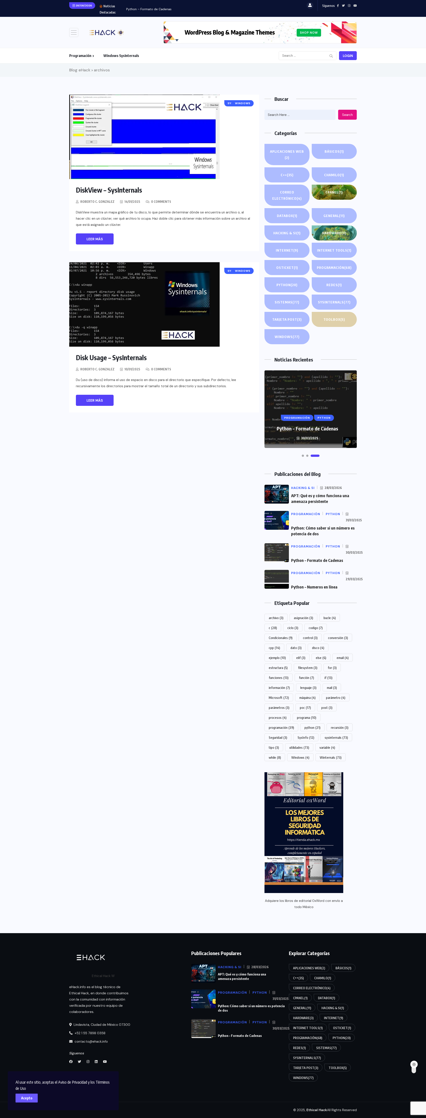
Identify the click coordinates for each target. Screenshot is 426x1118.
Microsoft (279, 698)
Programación (80, 55)
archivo (276, 618)
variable (327, 747)
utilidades (299, 747)
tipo (274, 747)
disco (318, 648)
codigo (316, 628)
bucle (329, 618)
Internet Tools (334, 250)
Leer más (95, 239)
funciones (278, 678)
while (275, 757)
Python (287, 285)
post (326, 708)
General (334, 216)
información (279, 688)
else (321, 658)
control (310, 638)
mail (332, 688)
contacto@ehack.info (91, 1041)
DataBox (287, 216)
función (306, 678)
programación (281, 727)
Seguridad (278, 737)
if (328, 678)
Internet (287, 250)
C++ (287, 175)
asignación (303, 618)
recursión (339, 727)
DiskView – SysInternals (109, 190)
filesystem (307, 668)
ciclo (292, 628)
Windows (287, 337)
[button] (303, 456)
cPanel (334, 192)
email (343, 658)
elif (300, 658)
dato (296, 648)
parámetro (335, 698)
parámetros (279, 708)
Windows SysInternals (121, 55)
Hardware (334, 233)
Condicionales (280, 638)
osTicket (287, 268)
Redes (334, 285)
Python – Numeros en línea (314, 586)
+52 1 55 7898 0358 (89, 1033)
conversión (338, 638)
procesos (277, 717)
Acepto (26, 1098)
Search (347, 115)
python (312, 727)
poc (305, 708)
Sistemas (287, 302)
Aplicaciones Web (287, 154)
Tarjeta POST (287, 319)
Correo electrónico (287, 195)
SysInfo (306, 737)
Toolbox (334, 319)
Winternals (330, 757)
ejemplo (277, 658)
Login (348, 56)
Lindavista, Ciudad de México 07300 (101, 1024)
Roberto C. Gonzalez (97, 201)
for (332, 668)
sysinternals (336, 737)
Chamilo (334, 175)
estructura (278, 668)
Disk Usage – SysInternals (111, 357)
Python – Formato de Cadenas (149, 9)
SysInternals (334, 302)
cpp (274, 648)
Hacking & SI (287, 233)
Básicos (334, 151)
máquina (307, 698)
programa (306, 717)
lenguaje (308, 688)
